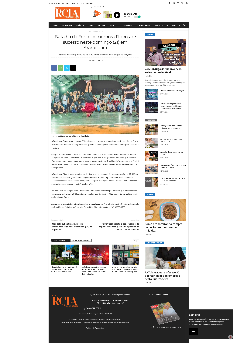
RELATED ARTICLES (61, 240)
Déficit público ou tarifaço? (172, 90)
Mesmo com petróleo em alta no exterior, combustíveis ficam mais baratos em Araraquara (125, 269)
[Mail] (178, 3)
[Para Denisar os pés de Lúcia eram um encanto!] (151, 182)
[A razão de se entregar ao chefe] (151, 156)
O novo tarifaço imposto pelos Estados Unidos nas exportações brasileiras (171, 106)
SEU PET (150, 194)
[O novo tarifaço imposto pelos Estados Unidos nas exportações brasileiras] (151, 107)
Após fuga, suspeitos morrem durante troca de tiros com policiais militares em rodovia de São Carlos (95, 270)
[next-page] (137, 240)
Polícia (101, 25)
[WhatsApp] (60, 68)
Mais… (175, 25)
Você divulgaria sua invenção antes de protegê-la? (163, 70)
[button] (184, 25)
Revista (75, 3)
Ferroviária (126, 25)
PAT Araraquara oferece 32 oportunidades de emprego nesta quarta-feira (162, 276)
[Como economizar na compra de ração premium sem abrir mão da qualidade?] (165, 210)
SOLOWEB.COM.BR (105, 314)
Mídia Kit (66, 3)
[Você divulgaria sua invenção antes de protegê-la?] (165, 52)
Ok (193, 331)
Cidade (91, 25)
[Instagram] (173, 3)
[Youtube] (186, 3)
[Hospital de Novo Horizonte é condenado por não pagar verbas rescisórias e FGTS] (65, 255)
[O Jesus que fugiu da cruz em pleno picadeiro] (151, 169)
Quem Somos (54, 3)
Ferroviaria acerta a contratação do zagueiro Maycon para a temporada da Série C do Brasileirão (119, 226)
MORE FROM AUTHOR (81, 240)
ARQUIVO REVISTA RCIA (158, 294)
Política (80, 25)
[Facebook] (169, 3)
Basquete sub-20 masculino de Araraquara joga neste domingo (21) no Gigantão (71, 226)
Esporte (112, 25)
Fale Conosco (86, 3)
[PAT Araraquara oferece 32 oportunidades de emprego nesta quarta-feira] (165, 258)
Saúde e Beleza (161, 25)
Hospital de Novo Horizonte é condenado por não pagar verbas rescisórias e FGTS (64, 269)
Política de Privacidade (95, 328)
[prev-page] (134, 240)
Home (89, 31)
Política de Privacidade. (213, 324)
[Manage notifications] (230, 337)
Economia (67, 25)
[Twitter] (182, 3)
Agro (55, 25)
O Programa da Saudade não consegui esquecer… (171, 126)
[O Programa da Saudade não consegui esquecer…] (151, 129)
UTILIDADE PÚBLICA (154, 243)
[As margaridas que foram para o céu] (151, 143)
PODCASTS (151, 120)
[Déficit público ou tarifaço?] (151, 94)
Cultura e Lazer (143, 25)
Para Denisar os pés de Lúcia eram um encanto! (172, 179)
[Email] (73, 68)
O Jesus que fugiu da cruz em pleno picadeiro (173, 166)
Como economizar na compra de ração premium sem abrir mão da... (163, 227)
